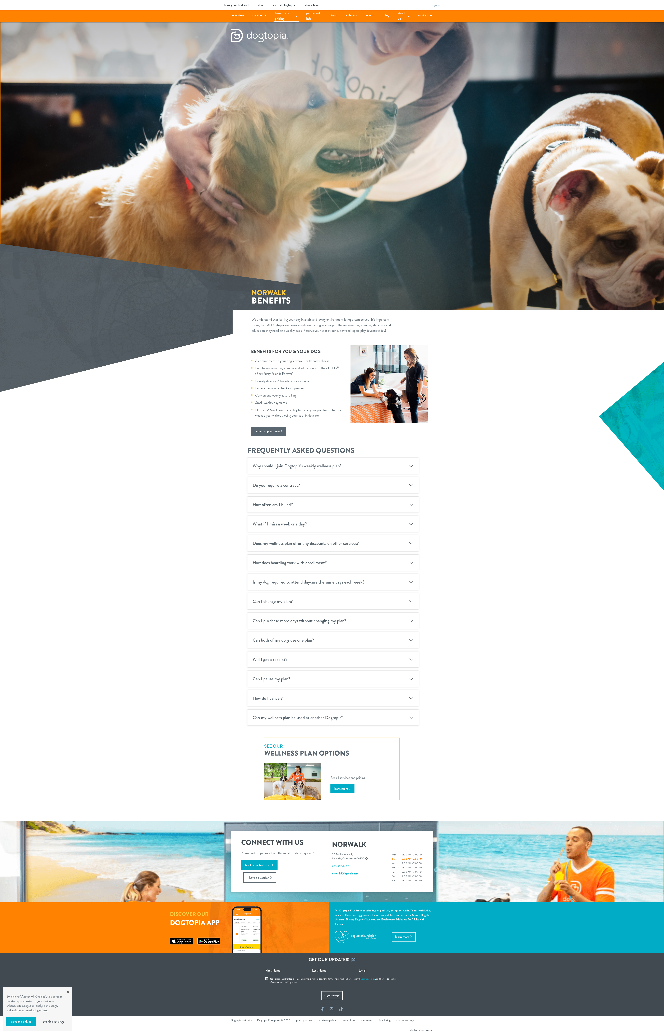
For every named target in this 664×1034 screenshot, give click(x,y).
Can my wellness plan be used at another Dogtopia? (298, 717)
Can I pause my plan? (271, 679)
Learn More (402, 936)
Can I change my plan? (273, 601)
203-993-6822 (340, 866)
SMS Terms (366, 1020)
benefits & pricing (282, 16)
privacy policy (368, 979)
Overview (238, 15)
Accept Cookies (21, 1021)
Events (370, 15)
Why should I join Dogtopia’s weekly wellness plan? (297, 466)
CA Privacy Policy (327, 1020)
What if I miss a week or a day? (280, 524)
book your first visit (237, 5)
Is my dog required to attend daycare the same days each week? (309, 582)
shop (261, 5)
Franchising (384, 1020)
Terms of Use (348, 1020)
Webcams (351, 15)
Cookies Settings (53, 1021)
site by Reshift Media (421, 1030)
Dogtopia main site (241, 1020)
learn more (341, 788)
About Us (401, 16)
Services (257, 15)
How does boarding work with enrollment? (290, 562)
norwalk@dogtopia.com (345, 873)
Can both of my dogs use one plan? (283, 640)
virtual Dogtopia (284, 5)
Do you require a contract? (276, 485)
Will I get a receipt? (270, 659)
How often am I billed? (273, 504)
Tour (334, 15)
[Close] (68, 992)
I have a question (258, 877)
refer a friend (312, 5)
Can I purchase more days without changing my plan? (299, 620)
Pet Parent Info (313, 16)
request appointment (267, 431)
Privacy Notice (304, 1020)
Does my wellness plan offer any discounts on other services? (306, 543)
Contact (423, 15)
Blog (386, 15)
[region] (37, 1009)
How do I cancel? (268, 698)
